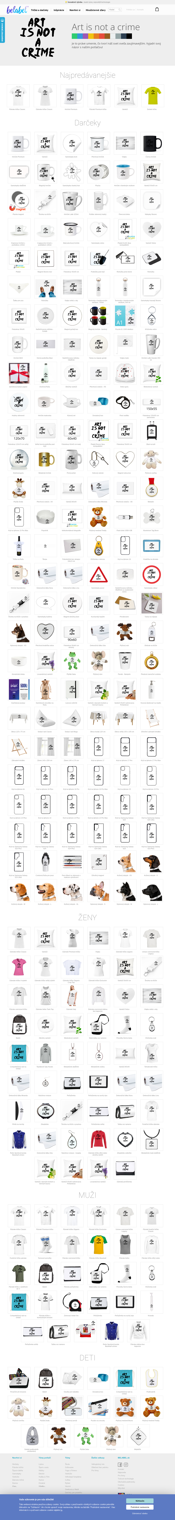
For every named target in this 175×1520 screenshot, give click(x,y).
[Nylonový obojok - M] (127, 880)
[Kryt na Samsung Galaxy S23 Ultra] (21, 852)
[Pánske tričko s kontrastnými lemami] (47, 1292)
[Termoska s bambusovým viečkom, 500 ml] (127, 277)
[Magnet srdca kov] (127, 449)
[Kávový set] (74, 392)
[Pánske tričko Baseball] (101, 1234)
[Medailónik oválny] (101, 1043)
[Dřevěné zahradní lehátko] (154, 708)
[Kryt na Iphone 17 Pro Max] (154, 737)
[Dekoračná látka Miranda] (101, 478)
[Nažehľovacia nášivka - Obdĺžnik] (74, 334)
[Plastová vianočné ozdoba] (154, 650)
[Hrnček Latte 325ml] (74, 190)
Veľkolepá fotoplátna (73, 1477)
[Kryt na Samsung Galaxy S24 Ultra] (101, 823)
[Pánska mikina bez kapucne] (140, 1321)
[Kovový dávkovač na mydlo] (154, 679)
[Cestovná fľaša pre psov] (47, 852)
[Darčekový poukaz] (21, 679)
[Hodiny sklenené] (21, 392)
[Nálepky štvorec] (154, 190)
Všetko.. (42, 1486)
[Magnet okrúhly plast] (74, 593)
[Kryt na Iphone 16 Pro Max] (101, 765)
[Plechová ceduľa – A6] (127, 478)
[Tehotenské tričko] (154, 1043)
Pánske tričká (17, 1467)
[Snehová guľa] (21, 449)
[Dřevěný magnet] (101, 852)
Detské (41, 1474)
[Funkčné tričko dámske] (154, 1100)
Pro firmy (95, 1470)
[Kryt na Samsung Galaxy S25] (127, 794)
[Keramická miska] (21, 650)
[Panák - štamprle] (127, 650)
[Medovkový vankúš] (154, 363)
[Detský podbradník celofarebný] (34, 1426)
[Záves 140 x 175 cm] (74, 737)
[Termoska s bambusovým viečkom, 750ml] (101, 277)
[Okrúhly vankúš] (74, 363)
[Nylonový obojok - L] (154, 880)
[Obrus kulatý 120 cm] (101, 708)
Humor (41, 1480)
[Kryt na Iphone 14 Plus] (74, 794)
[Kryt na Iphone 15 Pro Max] (21, 507)
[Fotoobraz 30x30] (21, 305)
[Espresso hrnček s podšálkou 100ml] (21, 219)
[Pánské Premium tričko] (101, 86)
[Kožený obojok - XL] (74, 880)
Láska (41, 1464)
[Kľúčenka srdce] (154, 305)
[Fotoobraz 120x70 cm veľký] (21, 420)
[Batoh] (21, 1014)
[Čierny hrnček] (154, 133)
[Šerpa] (47, 535)
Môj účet (121, 1488)
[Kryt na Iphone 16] (127, 535)
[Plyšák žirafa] (21, 478)
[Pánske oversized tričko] (21, 985)
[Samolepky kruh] (74, 133)
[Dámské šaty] (74, 985)
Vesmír (68, 1486)
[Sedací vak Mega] (74, 708)
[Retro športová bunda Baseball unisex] (21, 1129)
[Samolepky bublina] (47, 593)
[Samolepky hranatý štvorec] (154, 277)
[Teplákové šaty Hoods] (47, 1043)
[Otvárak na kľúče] (154, 622)
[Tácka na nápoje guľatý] (101, 334)
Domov (15, 1483)
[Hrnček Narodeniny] (21, 564)
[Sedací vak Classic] (47, 708)
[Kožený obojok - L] (47, 880)
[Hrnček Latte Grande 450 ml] (154, 334)
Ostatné (42, 1483)
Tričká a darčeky (39, 10)
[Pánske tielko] (127, 1234)
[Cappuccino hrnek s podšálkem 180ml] (47, 219)
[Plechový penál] (74, 1397)
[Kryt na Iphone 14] (47, 794)
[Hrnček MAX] (21, 334)
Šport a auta (43, 1467)
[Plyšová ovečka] (154, 449)
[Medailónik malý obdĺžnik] (154, 1129)
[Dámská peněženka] (127, 1158)
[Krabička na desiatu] (154, 535)
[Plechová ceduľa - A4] (47, 478)
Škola (67, 1464)
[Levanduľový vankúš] (47, 650)
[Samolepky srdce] (101, 219)
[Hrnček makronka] (47, 392)
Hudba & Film (44, 1477)
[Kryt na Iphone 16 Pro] (74, 765)
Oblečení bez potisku (99, 1467)
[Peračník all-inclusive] (21, 1368)
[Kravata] (154, 1292)
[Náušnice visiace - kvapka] (74, 1129)
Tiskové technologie (126, 1479)
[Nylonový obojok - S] (101, 880)
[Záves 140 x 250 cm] (47, 737)
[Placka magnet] (21, 190)
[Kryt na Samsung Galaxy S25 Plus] (21, 823)
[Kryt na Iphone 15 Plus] (21, 794)
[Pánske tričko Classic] (20, 86)
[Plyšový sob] (127, 622)
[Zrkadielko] (47, 1100)
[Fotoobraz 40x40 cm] (74, 248)
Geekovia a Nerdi (72, 1489)
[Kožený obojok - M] (21, 880)
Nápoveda (122, 1472)
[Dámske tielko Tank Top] (47, 985)
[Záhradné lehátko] (21, 737)
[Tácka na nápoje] (154, 593)
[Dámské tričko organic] (127, 928)
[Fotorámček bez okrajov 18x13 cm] (74, 535)
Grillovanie (69, 1467)
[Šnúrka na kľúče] (47, 190)
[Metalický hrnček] (47, 449)
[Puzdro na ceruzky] (101, 1397)
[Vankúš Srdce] (154, 219)
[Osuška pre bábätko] (74, 1368)
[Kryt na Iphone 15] (127, 765)
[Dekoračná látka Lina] (74, 564)
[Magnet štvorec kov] (47, 248)
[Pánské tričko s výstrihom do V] (21, 1263)
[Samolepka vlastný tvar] (74, 162)
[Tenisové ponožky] (47, 1234)
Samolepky (16, 1474)
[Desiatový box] (101, 392)
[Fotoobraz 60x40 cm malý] (74, 420)
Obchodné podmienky (126, 1482)
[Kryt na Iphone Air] (21, 765)
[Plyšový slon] (101, 650)
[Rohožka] (154, 248)
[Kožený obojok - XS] (127, 852)
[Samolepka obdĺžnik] (21, 162)
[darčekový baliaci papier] (21, 363)
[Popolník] (47, 507)
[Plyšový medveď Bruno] (127, 1397)
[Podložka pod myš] (101, 248)
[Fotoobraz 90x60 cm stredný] (74, 622)
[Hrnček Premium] (74, 86)
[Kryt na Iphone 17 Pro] (127, 737)
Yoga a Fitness (71, 1470)
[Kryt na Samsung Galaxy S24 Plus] (74, 823)
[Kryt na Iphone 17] (101, 737)
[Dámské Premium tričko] (74, 928)
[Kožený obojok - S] (154, 852)
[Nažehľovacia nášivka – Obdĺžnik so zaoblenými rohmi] (127, 564)
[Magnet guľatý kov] (74, 305)
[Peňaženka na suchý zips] (101, 1072)
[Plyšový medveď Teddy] (101, 507)
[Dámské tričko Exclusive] (101, 957)
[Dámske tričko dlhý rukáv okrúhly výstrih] (101, 1129)
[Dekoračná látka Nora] (47, 564)
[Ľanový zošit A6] (74, 679)
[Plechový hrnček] (101, 133)
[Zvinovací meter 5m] (74, 1292)
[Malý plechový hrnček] (74, 219)
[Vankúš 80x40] (74, 478)
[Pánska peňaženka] (74, 1263)
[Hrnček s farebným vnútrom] (127, 162)
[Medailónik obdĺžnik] (74, 1043)
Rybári (67, 1483)
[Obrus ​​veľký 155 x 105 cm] (127, 708)
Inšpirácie (59, 10)
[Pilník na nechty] (21, 1100)
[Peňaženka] (74, 1072)
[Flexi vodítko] (127, 392)
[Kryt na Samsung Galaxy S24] (47, 823)
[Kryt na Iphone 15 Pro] (154, 765)
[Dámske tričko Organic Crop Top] (74, 957)
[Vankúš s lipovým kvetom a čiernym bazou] (101, 679)
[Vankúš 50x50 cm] (154, 162)
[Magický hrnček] (47, 162)
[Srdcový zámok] (101, 449)
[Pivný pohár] (74, 449)
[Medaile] (154, 478)
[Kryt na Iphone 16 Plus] (47, 765)
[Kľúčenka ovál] (154, 1014)
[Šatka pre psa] (21, 277)
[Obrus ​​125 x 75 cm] (21, 708)
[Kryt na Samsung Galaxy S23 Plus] (154, 823)
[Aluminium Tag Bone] (154, 507)
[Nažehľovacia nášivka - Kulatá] (47, 305)
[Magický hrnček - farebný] (101, 305)
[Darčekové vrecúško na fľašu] (47, 679)
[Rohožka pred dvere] (127, 248)
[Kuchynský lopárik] (101, 593)
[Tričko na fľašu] (21, 535)
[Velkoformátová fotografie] (74, 507)
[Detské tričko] (155, 86)
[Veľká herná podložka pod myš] (47, 420)
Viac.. (14, 1486)
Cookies (121, 1485)
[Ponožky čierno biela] (127, 1014)
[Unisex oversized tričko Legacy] (154, 928)
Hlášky (41, 1470)
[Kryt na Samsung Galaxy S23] (127, 823)
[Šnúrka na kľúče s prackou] (21, 593)
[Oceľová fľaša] (47, 363)
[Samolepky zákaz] (154, 564)
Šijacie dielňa (17, 1470)
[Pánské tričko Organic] (74, 1206)
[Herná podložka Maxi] (47, 334)
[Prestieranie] (127, 593)
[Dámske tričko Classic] (47, 86)
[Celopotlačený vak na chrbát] (21, 1043)
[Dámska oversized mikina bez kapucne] (101, 985)
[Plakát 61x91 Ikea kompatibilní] (127, 219)
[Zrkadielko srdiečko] (127, 1129)
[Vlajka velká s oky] (74, 277)
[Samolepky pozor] (101, 564)
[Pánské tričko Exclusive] (101, 1206)
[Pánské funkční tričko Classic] (154, 1206)
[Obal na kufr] (154, 420)
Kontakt (140, 9)
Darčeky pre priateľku (73, 1493)
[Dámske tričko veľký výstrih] (47, 957)
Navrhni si (75, 10)
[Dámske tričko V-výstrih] (21, 957)
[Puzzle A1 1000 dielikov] (127, 305)
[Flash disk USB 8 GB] (127, 507)
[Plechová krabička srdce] (47, 622)
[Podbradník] (154, 1368)
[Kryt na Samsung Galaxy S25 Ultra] (154, 794)
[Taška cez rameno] (127, 1100)
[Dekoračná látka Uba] (101, 622)
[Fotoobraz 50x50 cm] (127, 420)
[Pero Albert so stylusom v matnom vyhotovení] (74, 852)
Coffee (67, 1480)
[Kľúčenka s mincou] (101, 535)
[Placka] (101, 162)
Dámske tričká (18, 1480)
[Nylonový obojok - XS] (21, 622)
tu (61, 1510)
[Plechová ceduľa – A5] (101, 363)
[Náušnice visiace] (47, 1072)
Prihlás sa (130, 9)
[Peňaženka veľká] (101, 1100)
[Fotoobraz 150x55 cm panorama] (154, 392)
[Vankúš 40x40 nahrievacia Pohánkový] (127, 679)
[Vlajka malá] (127, 334)
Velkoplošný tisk (97, 1464)
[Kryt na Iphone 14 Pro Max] (101, 794)
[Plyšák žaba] (74, 650)
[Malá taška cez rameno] (101, 1014)
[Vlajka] (127, 133)
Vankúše (15, 1477)
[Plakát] (21, 248)
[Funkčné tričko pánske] (21, 1234)
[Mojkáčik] (140, 1426)
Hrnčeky (15, 1464)
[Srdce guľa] (127, 363)
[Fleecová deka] (127, 190)
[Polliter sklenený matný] (101, 190)
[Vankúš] (128, 86)
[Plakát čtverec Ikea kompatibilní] (101, 420)
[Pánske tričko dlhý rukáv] (154, 1234)
